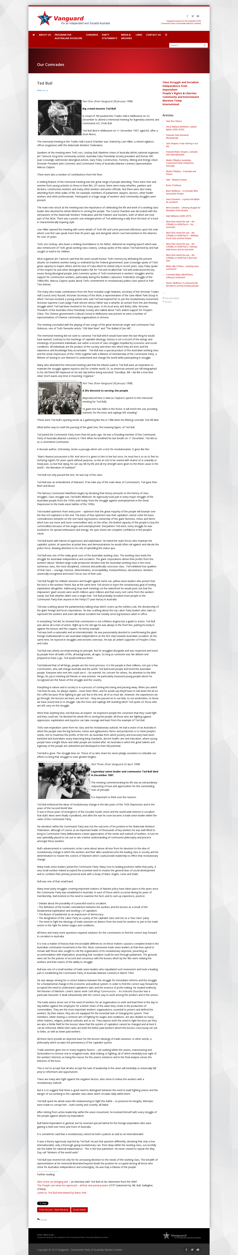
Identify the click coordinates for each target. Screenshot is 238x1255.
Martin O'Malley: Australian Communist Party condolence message (180, 163)
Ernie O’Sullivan (173, 185)
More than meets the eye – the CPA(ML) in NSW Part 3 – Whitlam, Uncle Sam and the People (182, 236)
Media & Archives (126, 36)
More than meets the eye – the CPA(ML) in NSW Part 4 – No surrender (180, 224)
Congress (92, 34)
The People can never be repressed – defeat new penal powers (73, 1185)
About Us (45, 34)
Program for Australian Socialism (68, 36)
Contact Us (153, 34)
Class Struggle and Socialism (181, 82)
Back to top (48, 1235)
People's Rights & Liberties (180, 93)
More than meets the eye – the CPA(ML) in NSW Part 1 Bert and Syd (181, 258)
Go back (43, 1219)
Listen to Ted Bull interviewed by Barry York (61, 1192)
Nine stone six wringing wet (52, 1181)
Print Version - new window (53, 1209)
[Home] (33, 36)
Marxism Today (172, 100)
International (171, 104)
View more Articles (172, 298)
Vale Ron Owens (174, 121)
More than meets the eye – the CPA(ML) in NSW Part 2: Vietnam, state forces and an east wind (182, 247)
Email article (79, 1209)
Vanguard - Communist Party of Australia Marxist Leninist (90, 1249)
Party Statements (109, 36)
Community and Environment (181, 97)
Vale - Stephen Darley (176, 180)
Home (39, 1235)
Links (139, 34)
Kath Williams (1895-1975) (178, 216)
